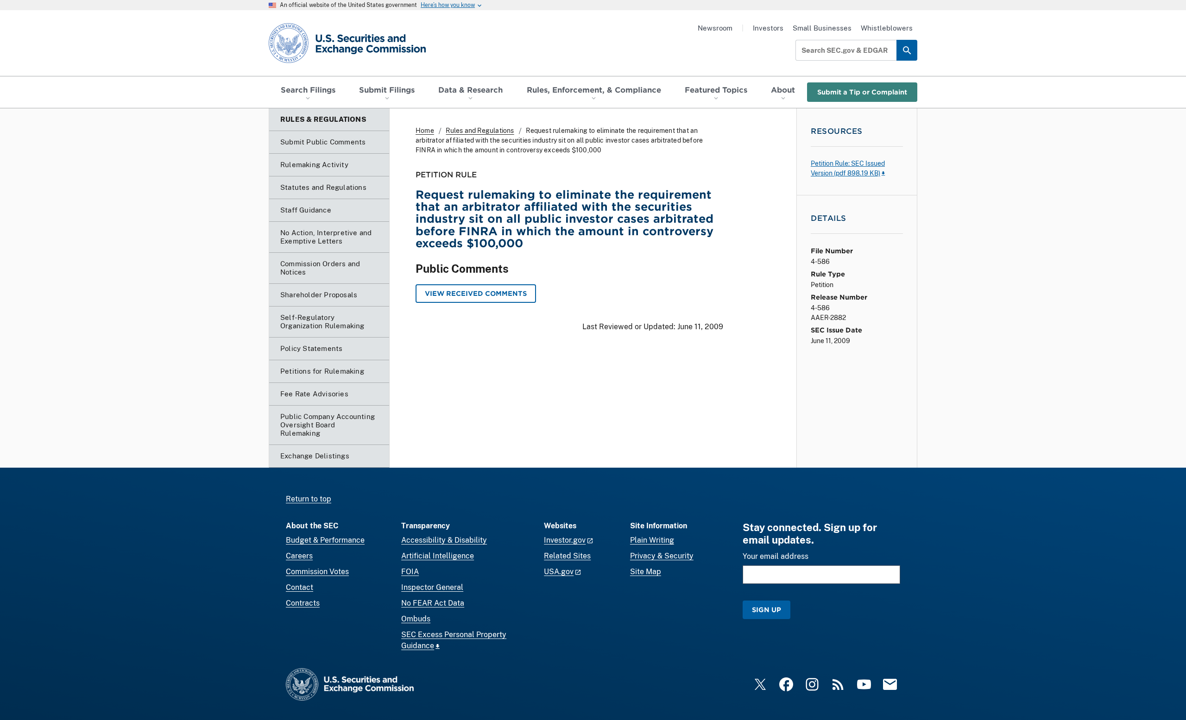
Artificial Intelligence (437, 555)
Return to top (308, 499)
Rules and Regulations (480, 130)
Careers (299, 555)
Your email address (775, 556)
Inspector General (432, 587)
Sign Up (766, 610)
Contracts (303, 603)
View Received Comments (476, 293)
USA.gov (559, 571)
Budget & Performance (325, 540)
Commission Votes (317, 571)
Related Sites (567, 555)
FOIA (410, 571)
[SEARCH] (906, 50)
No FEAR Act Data (432, 603)
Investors (768, 28)
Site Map (645, 571)
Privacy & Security (662, 555)
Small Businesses (822, 28)
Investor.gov (565, 540)
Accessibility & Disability (444, 540)
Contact (299, 587)
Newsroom (715, 28)
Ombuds (415, 618)
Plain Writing (652, 540)
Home (425, 130)
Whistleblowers (887, 28)
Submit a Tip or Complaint (862, 92)
